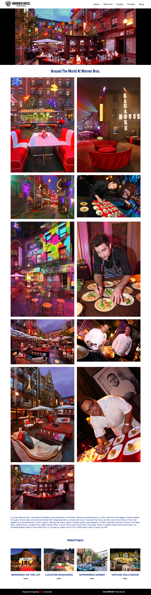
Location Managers (59, 574)
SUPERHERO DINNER (92, 574)
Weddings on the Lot (25, 574)
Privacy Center (26, 592)
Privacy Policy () (37, 592)
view (25, 559)
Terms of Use (48, 592)
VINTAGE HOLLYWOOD (125, 574)
